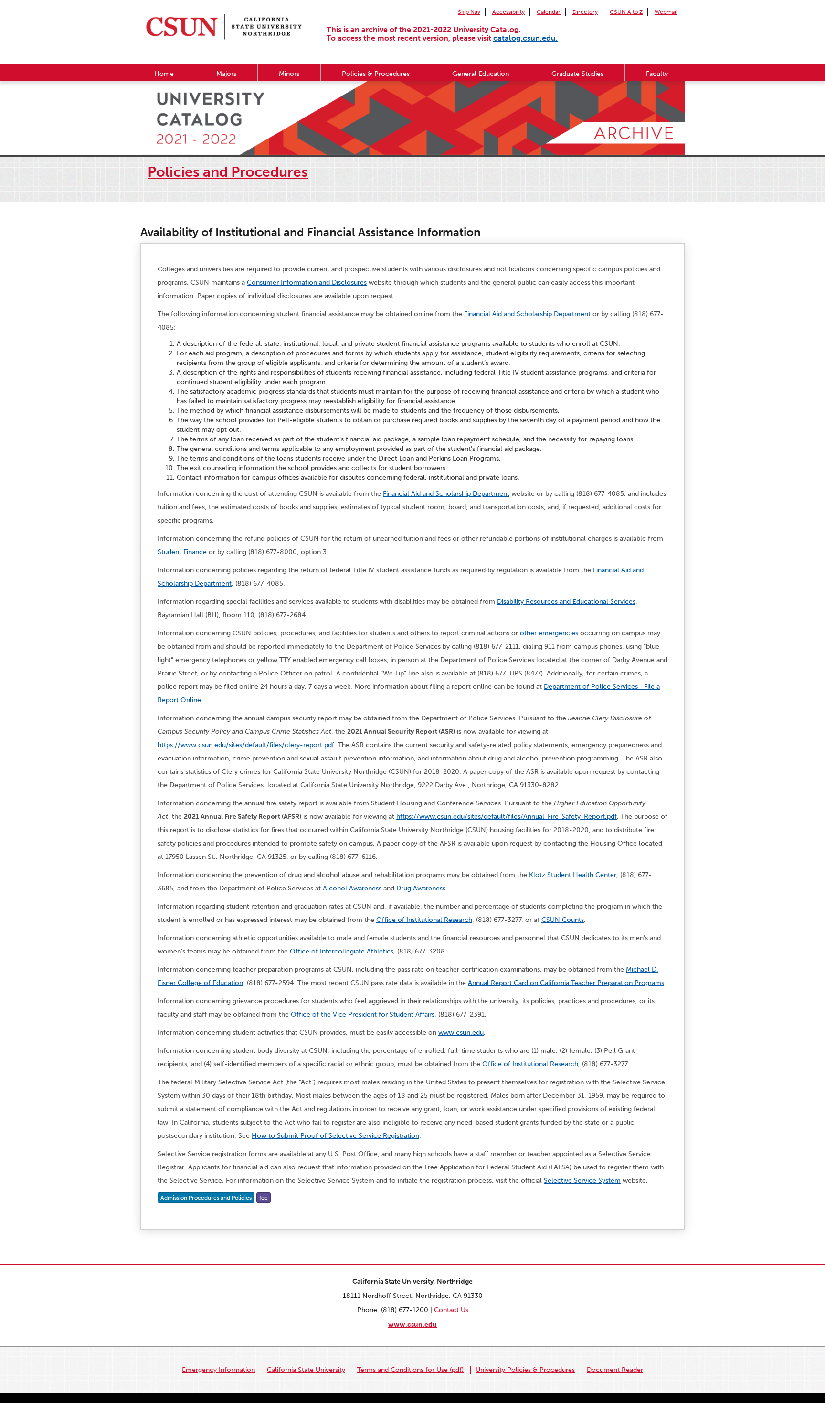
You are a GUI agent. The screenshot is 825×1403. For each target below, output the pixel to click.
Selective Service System (582, 1181)
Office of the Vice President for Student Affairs (362, 1014)
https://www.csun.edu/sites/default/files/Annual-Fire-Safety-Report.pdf (506, 817)
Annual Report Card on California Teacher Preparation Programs (566, 983)
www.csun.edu (461, 1032)
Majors (226, 74)
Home (164, 74)
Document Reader (615, 1370)
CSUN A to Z (626, 12)
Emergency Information (218, 1370)
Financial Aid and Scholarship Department (527, 314)
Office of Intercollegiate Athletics (341, 951)
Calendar (549, 12)
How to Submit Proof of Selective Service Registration (335, 1136)
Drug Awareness (420, 888)
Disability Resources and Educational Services (566, 602)
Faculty (657, 74)
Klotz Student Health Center (572, 875)
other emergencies (549, 633)
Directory (585, 12)
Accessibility (508, 12)
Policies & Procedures (376, 74)
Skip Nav (469, 12)
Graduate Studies (577, 74)
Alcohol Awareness (352, 888)
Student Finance (182, 552)
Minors (289, 74)
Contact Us (451, 1310)
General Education (480, 74)
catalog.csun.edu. (525, 38)
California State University (306, 1370)
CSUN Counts (562, 920)
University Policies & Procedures (525, 1370)
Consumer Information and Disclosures (307, 282)
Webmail (666, 12)
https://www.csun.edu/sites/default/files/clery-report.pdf (246, 745)
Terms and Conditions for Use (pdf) (410, 1370)
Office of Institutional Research (424, 920)
